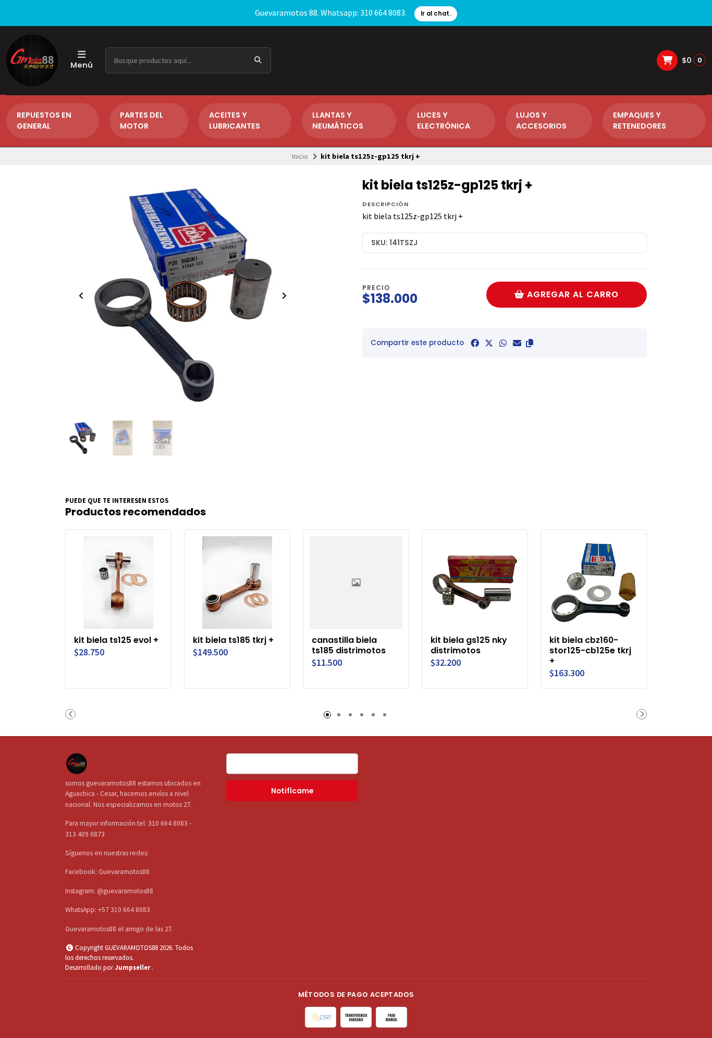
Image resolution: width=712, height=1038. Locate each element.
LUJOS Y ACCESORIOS (541, 121)
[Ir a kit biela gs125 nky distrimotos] (474, 582)
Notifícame (292, 791)
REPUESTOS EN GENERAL (44, 121)
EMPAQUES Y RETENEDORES (639, 121)
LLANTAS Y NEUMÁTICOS (337, 121)
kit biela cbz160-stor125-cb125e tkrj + (590, 650)
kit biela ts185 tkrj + (233, 640)
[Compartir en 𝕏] (489, 343)
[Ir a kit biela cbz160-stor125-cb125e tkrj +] (593, 582)
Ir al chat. (436, 13)
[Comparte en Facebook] (475, 343)
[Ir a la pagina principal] (32, 60)
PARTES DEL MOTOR (141, 121)
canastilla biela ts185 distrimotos (349, 645)
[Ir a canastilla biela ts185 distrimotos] (356, 582)
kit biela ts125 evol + (116, 640)
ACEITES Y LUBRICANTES (234, 121)
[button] (529, 343)
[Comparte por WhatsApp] (503, 343)
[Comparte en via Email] (517, 343)
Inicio (300, 156)
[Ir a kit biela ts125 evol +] (118, 582)
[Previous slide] (81, 295)
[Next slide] (284, 295)
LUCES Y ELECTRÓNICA (443, 121)
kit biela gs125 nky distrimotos (469, 645)
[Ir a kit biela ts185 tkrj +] (237, 582)
